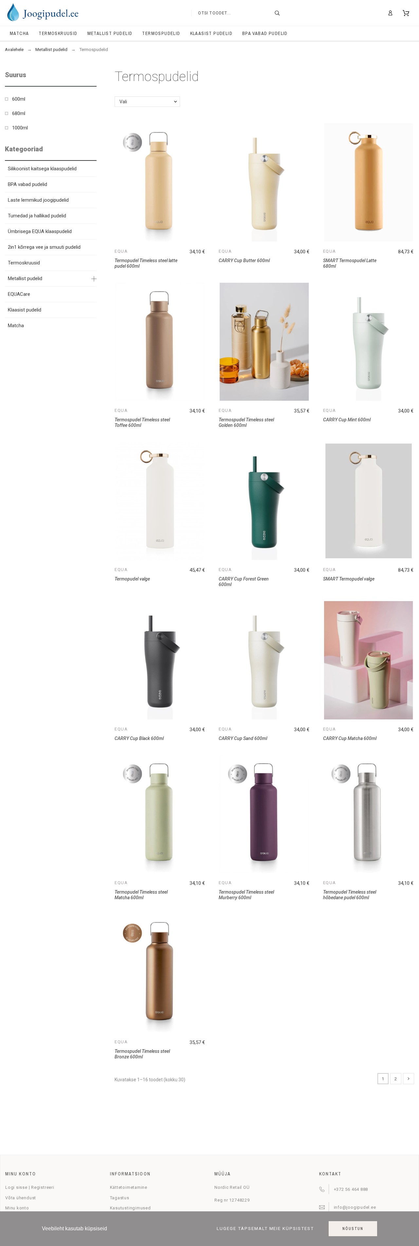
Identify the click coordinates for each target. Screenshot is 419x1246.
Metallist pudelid (25, 278)
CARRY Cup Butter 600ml (244, 260)
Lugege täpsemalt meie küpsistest (265, 1228)
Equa (121, 251)
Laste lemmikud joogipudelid (38, 200)
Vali (123, 101)
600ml (18, 99)
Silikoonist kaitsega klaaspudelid (42, 169)
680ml (18, 113)
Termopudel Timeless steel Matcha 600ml (141, 894)
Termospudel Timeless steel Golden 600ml (246, 422)
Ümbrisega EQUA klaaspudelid (40, 231)
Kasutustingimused (130, 1207)
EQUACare (19, 294)
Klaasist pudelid (24, 310)
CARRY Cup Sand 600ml (243, 738)
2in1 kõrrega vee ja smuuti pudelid (44, 247)
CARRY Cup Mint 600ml (347, 419)
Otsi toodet (281, 13)
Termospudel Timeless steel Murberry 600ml (246, 894)
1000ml (20, 128)
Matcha (16, 325)
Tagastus (119, 1197)
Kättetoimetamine (128, 1187)
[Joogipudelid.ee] (42, 13)
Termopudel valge (132, 578)
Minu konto (17, 1207)
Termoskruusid (24, 263)
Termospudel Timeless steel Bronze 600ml (142, 1054)
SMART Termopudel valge (348, 578)
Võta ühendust (20, 1197)
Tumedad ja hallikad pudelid (37, 216)
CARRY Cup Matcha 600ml (349, 738)
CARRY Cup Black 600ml (139, 738)
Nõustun (352, 1228)
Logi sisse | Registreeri (29, 1187)
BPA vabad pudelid (27, 184)
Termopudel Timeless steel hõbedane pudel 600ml (349, 894)
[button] (92, 74)
